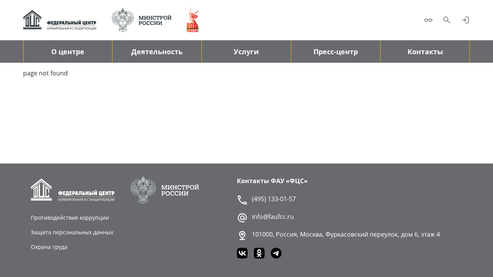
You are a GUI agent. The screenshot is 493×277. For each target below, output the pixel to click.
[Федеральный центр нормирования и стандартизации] (59, 20)
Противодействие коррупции (70, 217)
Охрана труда (49, 246)
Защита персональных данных (72, 232)
